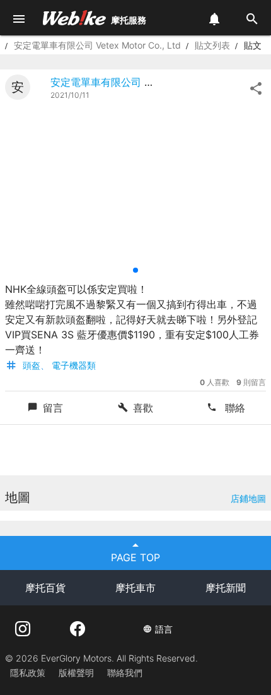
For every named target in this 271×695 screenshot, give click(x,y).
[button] (135, 270)
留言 (53, 407)
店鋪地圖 (248, 498)
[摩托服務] (74, 17)
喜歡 (143, 407)
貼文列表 (212, 45)
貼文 (253, 45)
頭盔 (31, 365)
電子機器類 (74, 365)
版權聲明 (76, 672)
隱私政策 (27, 672)
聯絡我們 (124, 672)
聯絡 (233, 407)
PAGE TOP (135, 557)
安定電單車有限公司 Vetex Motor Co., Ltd (97, 45)
